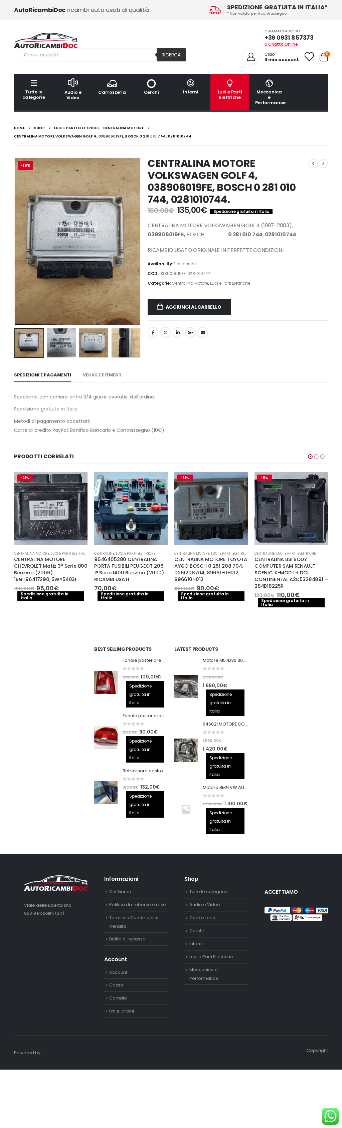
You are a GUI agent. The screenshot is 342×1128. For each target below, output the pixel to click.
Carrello (118, 998)
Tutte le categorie (33, 94)
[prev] (313, 163)
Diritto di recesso (127, 939)
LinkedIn (178, 332)
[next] (323, 163)
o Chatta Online (281, 44)
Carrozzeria (112, 92)
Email (202, 332)
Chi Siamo (120, 891)
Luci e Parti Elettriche (230, 94)
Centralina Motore (190, 283)
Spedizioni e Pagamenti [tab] (42, 375)
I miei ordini (121, 1011)
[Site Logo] (45, 40)
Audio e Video (72, 95)
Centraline (104, 553)
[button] (16, 242)
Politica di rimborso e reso (137, 904)
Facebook (153, 332)
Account (118, 972)
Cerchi (151, 92)
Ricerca (171, 54)
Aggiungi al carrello (193, 307)
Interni (190, 92)
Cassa (116, 985)
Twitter (165, 332)
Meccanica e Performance (270, 97)
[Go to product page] (131, 508)
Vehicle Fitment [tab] (102, 375)
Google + (190, 332)
